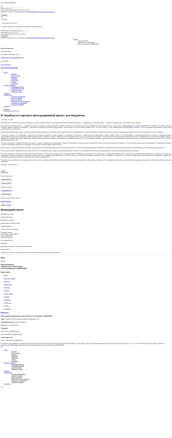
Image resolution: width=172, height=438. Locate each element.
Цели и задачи (15, 75)
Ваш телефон (5, 34)
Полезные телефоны (17, 104)
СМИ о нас (14, 80)
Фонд (6, 72)
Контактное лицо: (6, 30)
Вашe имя (4, 8)
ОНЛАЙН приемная (17, 88)
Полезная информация (18, 96)
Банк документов (16, 100)
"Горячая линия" (16, 90)
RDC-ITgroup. (14, 345)
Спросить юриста (6, 183)
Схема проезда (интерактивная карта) (12, 57)
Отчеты (13, 82)
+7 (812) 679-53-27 (6, 179)
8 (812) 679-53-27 (6, 64)
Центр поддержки (9, 85)
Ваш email (4, 32)
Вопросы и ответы (17, 92)
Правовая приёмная (17, 87)
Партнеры (14, 79)
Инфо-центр (8, 95)
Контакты (7, 106)
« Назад (3, 171)
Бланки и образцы (17, 98)
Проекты (14, 77)
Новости (7, 93)
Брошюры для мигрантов (19, 103)
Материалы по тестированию (20, 101)
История (14, 74)
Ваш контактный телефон (8, 10)
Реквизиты (14, 83)
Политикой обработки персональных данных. (41, 12)
